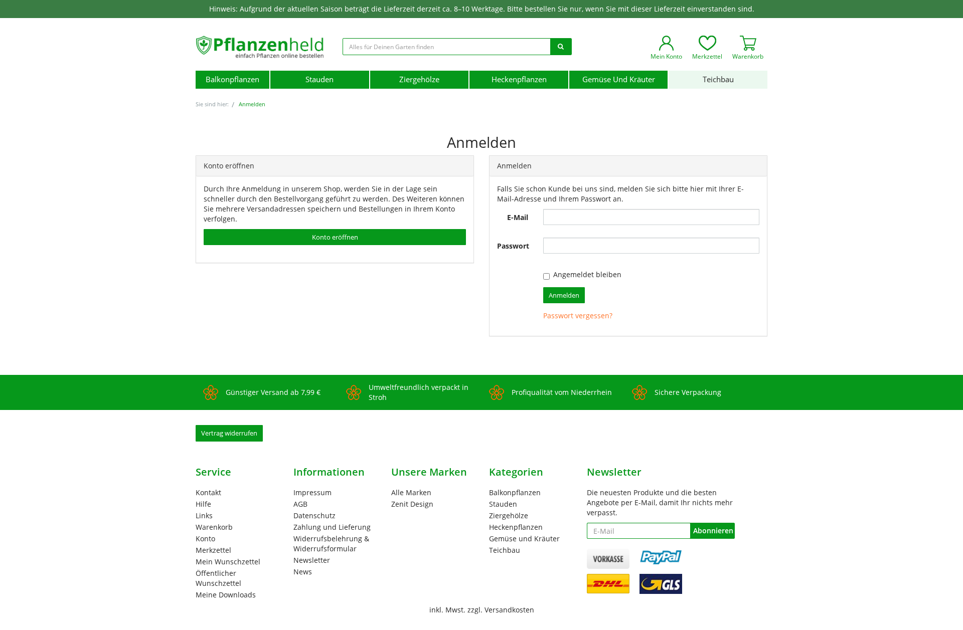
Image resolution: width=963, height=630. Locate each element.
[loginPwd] (651, 246)
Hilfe (203, 504)
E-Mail (517, 217)
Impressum (312, 492)
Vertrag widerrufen (229, 433)
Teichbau (718, 79)
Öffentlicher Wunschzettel (218, 578)
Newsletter (311, 560)
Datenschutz (314, 515)
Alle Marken (411, 492)
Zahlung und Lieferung (332, 527)
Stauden (319, 79)
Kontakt (208, 492)
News (302, 571)
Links (204, 515)
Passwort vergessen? (577, 315)
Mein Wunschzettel (228, 561)
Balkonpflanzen (232, 79)
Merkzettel (213, 550)
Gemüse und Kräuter (618, 79)
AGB (300, 504)
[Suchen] (560, 46)
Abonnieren (713, 530)
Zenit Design (412, 504)
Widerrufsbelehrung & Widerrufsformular (331, 543)
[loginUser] (651, 217)
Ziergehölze (419, 79)
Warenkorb (214, 527)
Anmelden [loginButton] (564, 295)
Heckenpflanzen (519, 79)
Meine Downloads (226, 594)
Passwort (513, 246)
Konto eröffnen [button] (335, 237)
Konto (205, 538)
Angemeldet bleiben (587, 274)
